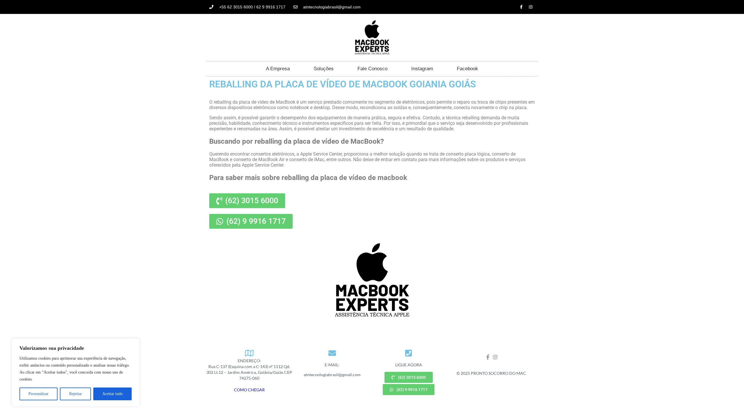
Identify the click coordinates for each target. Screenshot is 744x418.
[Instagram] (531, 7)
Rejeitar (75, 394)
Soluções (324, 68)
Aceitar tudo (112, 394)
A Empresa (278, 68)
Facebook (467, 68)
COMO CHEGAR (249, 389)
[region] (76, 372)
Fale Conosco (372, 68)
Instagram (422, 68)
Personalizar (38, 394)
